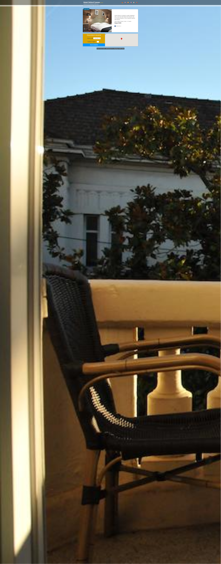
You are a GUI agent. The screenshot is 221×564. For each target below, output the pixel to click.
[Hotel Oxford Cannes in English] (125, 2)
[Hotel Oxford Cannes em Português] (136, 2)
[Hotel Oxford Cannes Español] (128, 2)
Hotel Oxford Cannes (97, 5)
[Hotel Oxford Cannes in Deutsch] (122, 2)
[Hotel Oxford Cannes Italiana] (133, 2)
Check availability (94, 44)
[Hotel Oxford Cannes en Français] (130, 2)
